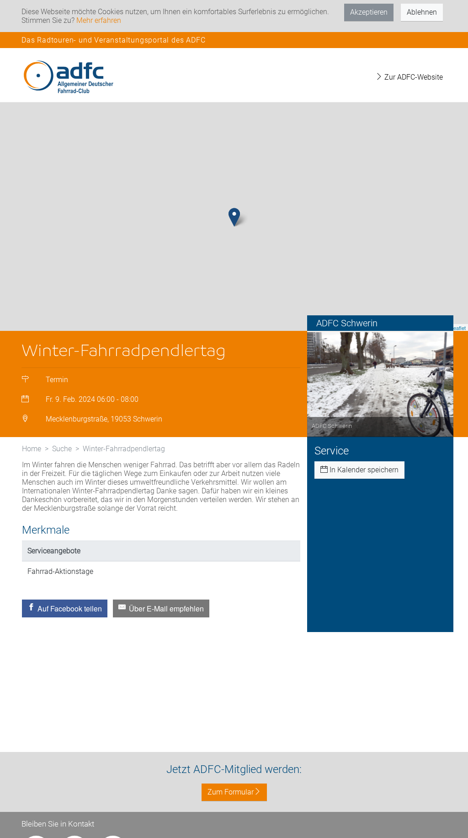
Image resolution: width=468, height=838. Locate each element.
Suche (62, 448)
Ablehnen (422, 12)
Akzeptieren (369, 12)
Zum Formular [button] (230, 792)
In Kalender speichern (363, 469)
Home (31, 448)
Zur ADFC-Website (413, 77)
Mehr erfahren (98, 20)
